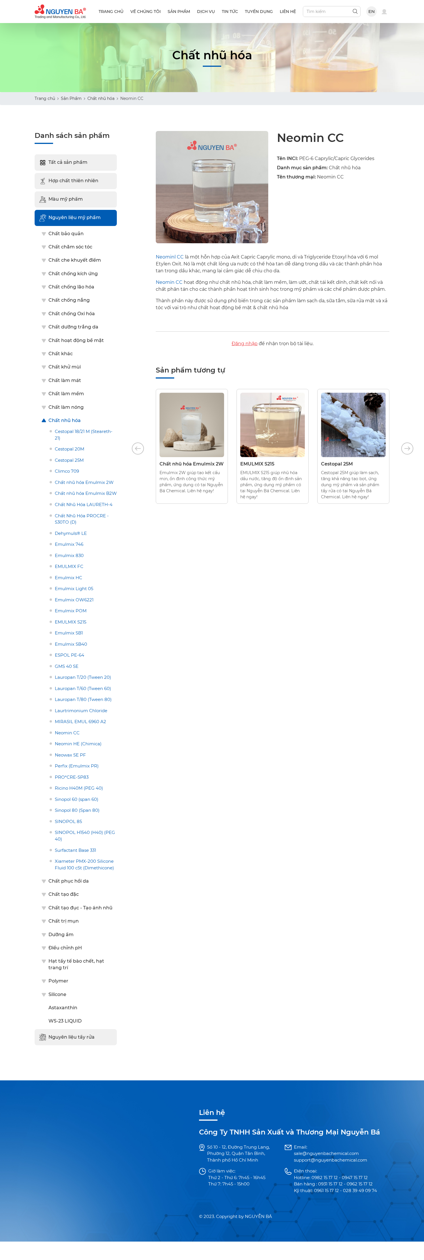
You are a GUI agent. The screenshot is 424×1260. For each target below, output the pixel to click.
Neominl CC (170, 257)
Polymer (58, 981)
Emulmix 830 (69, 555)
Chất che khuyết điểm (74, 260)
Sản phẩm (179, 11)
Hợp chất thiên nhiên (73, 180)
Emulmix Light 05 (74, 588)
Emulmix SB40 (71, 644)
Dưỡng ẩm (61, 934)
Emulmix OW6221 (74, 600)
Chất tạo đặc (63, 894)
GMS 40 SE (66, 666)
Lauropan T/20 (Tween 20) (83, 677)
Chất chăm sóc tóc (70, 247)
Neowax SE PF (70, 755)
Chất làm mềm (66, 393)
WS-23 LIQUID (65, 1021)
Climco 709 (67, 471)
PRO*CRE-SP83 (72, 777)
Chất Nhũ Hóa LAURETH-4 (83, 504)
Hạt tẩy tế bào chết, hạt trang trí (76, 964)
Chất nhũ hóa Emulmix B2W (86, 493)
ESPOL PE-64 (69, 655)
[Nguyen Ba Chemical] (60, 11)
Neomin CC (67, 733)
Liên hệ (288, 11)
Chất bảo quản (66, 233)
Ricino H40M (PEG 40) (79, 788)
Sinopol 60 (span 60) (76, 799)
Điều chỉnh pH (65, 948)
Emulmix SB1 (69, 633)
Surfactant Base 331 (75, 850)
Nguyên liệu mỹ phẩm (74, 217)
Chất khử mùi (64, 367)
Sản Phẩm (71, 98)
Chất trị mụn (63, 921)
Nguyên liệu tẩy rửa (71, 1037)
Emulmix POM (71, 610)
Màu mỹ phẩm (65, 199)
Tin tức (230, 11)
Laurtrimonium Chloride (81, 710)
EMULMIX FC (69, 566)
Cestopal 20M (69, 449)
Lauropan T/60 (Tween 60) (83, 688)
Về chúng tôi (145, 11)
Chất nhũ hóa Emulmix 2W (84, 482)
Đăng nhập (245, 343)
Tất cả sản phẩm (67, 162)
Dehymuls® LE (71, 533)
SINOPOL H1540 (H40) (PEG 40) (85, 836)
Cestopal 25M (69, 460)
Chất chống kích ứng (73, 273)
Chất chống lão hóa (71, 287)
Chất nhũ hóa (101, 98)
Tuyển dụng (259, 11)
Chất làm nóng (66, 407)
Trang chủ (111, 11)
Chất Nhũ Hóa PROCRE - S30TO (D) (82, 519)
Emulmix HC (68, 577)
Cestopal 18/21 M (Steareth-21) (83, 435)
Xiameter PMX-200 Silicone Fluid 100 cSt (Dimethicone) (84, 864)
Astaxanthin (62, 1007)
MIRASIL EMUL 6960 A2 (80, 721)
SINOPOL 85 (68, 821)
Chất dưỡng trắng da (73, 327)
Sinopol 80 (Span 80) (77, 810)
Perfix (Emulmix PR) (77, 766)
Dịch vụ (206, 11)
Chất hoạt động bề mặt (76, 340)
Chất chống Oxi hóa (71, 313)
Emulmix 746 (69, 544)
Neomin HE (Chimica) (78, 743)
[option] (191, 446)
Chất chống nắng (69, 300)
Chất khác (60, 353)
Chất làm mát (64, 380)
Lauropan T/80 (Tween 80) (83, 699)
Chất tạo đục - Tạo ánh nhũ (80, 908)
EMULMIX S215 (70, 622)
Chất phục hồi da (68, 881)
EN (371, 11)
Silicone (57, 994)
